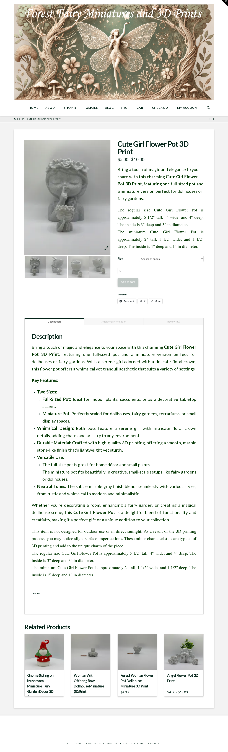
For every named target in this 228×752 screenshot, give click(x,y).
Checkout (137, 744)
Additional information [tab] (114, 321)
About (80, 744)
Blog (110, 744)
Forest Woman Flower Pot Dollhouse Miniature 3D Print (137, 680)
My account (153, 744)
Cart (126, 744)
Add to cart (128, 281)
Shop (118, 744)
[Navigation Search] (208, 108)
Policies (99, 744)
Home (70, 744)
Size (120, 259)
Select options (185, 663)
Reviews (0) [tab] (173, 321)
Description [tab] (54, 321)
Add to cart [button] (45, 663)
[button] (224, 3)
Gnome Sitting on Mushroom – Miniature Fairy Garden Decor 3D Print (40, 686)
